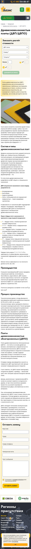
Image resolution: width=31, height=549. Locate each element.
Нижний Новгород (7, 527)
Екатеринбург (6, 520)
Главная (3, 24)
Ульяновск (20, 522)
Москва (3, 516)
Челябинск (20, 529)
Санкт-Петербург (7, 518)
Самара (18, 516)
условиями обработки (18, 479)
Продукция (11, 24)
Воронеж (4, 525)
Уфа (17, 525)
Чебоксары (20, 527)
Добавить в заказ (11, 73)
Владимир (4, 522)
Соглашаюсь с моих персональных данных (15, 480)
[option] (15, 111)
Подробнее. (15, 541)
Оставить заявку (10, 486)
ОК (15, 544)
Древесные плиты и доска (10, 26)
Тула (17, 518)
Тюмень (19, 520)
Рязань (3, 529)
